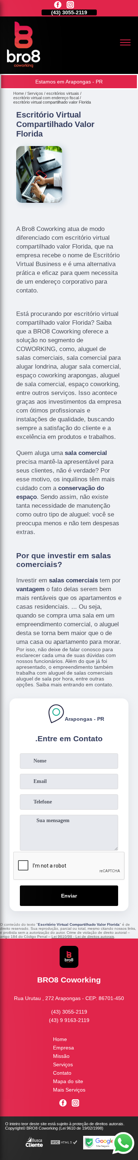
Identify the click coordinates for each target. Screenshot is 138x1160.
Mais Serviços (69, 1090)
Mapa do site (68, 1081)
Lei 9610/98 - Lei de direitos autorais (83, 937)
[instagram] (70, 5)
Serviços (63, 1064)
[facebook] (57, 5)
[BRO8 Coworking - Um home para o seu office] (23, 66)
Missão (61, 1056)
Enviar (69, 896)
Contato (62, 1073)
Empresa (63, 1048)
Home (60, 1039)
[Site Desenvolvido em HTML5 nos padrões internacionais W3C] (64, 1142)
